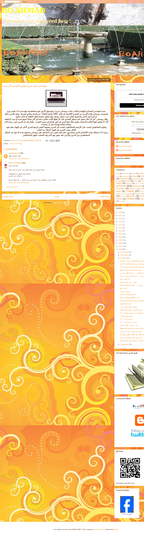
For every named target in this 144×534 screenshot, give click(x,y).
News (118, 191)
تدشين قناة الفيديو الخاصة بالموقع (131, 270)
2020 (121, 212)
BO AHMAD (23, 10)
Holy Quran (138, 183)
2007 (121, 246)
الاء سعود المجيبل (14, 153)
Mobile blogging (136, 188)
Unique (130, 198)
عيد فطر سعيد (124, 279)
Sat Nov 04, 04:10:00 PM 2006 (19, 183)
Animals (126, 173)
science (11, 143)
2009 (121, 240)
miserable (120, 188)
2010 (121, 237)
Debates (123, 179)
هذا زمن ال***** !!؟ (126, 319)
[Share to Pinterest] (59, 140)
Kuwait (122, 185)
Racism (138, 194)
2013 (121, 228)
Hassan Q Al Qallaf (15, 163)
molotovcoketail (99, 529)
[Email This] (50, 140)
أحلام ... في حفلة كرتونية (128, 282)
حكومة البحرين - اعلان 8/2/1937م (131, 310)
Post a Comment (11, 187)
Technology (18, 143)
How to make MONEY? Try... (130, 298)
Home (56, 197)
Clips (134, 176)
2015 (121, 222)
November (124, 255)
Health (119, 183)
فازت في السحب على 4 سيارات (130, 331)
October (123, 258)
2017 (121, 215)
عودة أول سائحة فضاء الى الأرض (131, 337)
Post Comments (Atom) (61, 202)
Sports (132, 196)
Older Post (104, 197)
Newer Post (8, 197)
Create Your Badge (127, 514)
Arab (134, 173)
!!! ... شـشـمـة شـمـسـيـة (128, 322)
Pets (142, 191)
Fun (136, 181)
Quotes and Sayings (123, 194)
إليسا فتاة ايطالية (125, 304)
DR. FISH (123, 288)
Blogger (116, 529)
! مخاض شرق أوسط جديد (128, 307)
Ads (117, 173)
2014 (121, 225)
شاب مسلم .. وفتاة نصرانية (129, 325)
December (124, 252)
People (130, 191)
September (124, 344)
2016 (121, 218)
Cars (117, 176)
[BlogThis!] (52, 140)
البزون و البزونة (125, 291)
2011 (120, 234)
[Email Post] (46, 140)
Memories (137, 186)
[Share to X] (55, 140)
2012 (121, 231)
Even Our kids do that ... (128, 294)
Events (118, 181)
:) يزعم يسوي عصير (126, 316)
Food (127, 181)
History (128, 183)
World (121, 201)
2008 (121, 243)
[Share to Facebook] (57, 140)
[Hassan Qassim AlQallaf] (127, 512)
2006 (121, 249)
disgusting (136, 179)
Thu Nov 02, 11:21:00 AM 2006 (19, 159)
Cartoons (125, 176)
